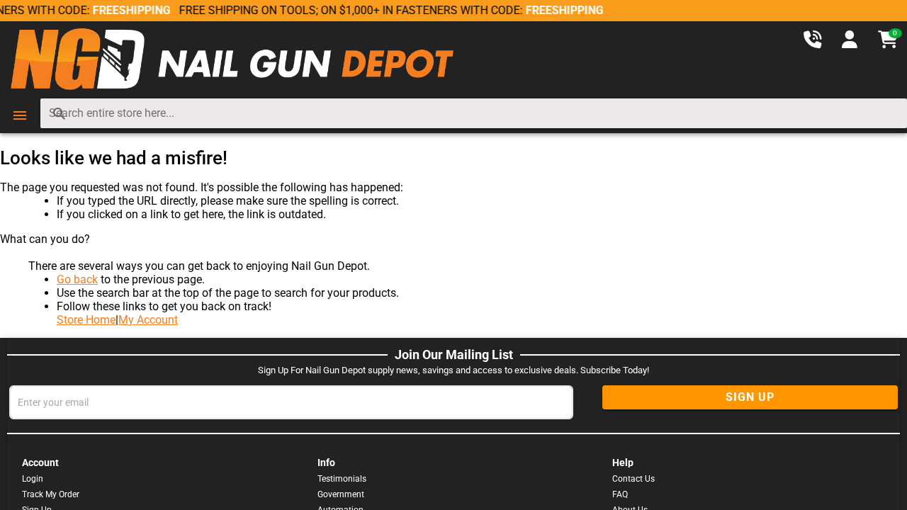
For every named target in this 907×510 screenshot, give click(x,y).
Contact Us (633, 479)
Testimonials (341, 479)
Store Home (86, 320)
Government (340, 494)
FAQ (620, 494)
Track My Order (50, 494)
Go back (77, 279)
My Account (148, 320)
